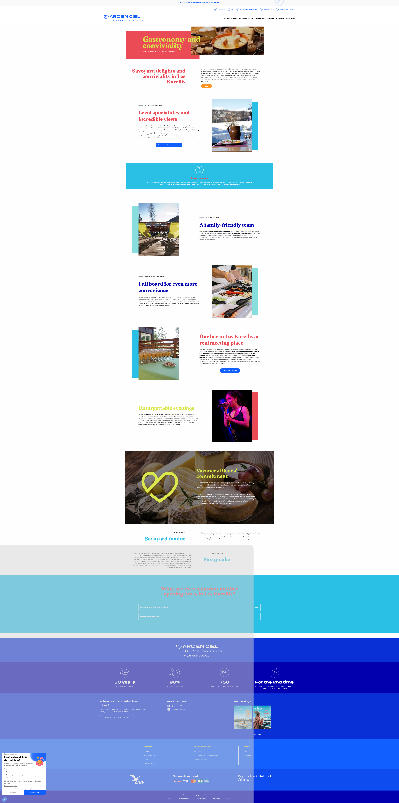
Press (146, 759)
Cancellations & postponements (206, 755)
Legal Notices (201, 798)
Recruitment (149, 763)
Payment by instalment (254, 776)
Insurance (197, 751)
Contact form (249, 755)
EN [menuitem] (228, 798)
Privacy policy (183, 798)
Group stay (148, 751)
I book (206, 86)
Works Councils (149, 755)
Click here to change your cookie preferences (199, 795)
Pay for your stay (200, 759)
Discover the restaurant (169, 145)
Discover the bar (230, 370)
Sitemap (216, 798)
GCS (169, 798)
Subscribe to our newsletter (116, 717)
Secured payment (185, 776)
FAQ (245, 751)
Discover (257, 734)
